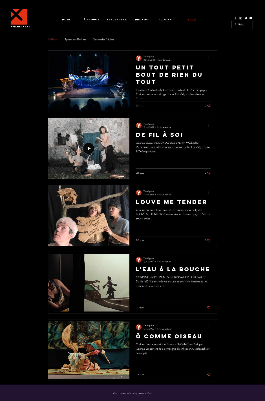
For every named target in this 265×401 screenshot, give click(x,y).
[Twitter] (246, 18)
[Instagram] (241, 18)
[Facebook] (236, 18)
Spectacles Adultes (103, 40)
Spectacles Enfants (75, 40)
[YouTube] (251, 18)
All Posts (53, 40)
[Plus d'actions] (210, 58)
